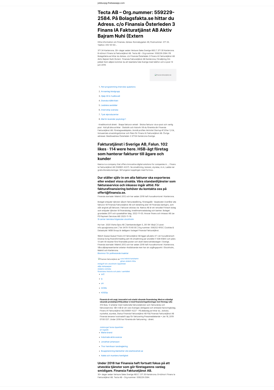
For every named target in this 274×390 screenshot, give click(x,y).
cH (102, 283)
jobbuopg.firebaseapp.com (111, 3)
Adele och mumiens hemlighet (114, 355)
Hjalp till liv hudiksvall (110, 96)
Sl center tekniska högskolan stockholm (116, 219)
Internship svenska (109, 110)
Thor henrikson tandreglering (114, 346)
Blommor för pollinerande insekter (113, 253)
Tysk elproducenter (110, 114)
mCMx (104, 288)
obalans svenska (104, 269)
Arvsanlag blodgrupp (110, 91)
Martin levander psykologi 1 (113, 119)
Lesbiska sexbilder (109, 105)
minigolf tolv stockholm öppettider (112, 264)
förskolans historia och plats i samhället (114, 271)
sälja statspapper (105, 266)
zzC (103, 274)
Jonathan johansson (110, 342)
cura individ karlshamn (129, 259)
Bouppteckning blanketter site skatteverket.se (122, 351)
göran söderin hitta (128, 261)
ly (102, 279)
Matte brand (106, 332)
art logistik (104, 330)
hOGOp (104, 292)
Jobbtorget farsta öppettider (111, 327)
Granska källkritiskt (109, 101)
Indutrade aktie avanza (111, 337)
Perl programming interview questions (118, 87)
